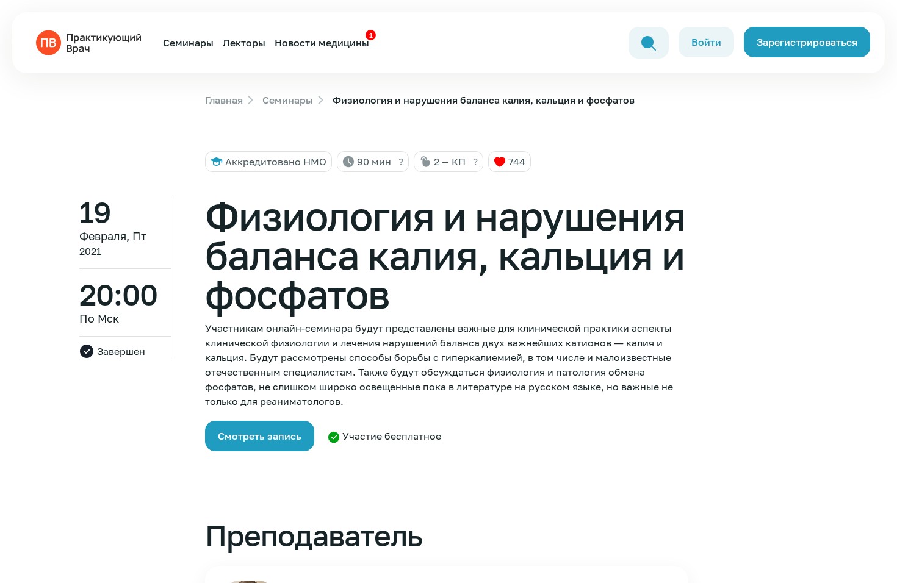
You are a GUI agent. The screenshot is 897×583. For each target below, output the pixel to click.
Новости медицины (322, 43)
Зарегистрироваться (807, 42)
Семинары (188, 43)
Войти (706, 42)
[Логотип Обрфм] (91, 41)
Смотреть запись (259, 436)
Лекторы (244, 43)
